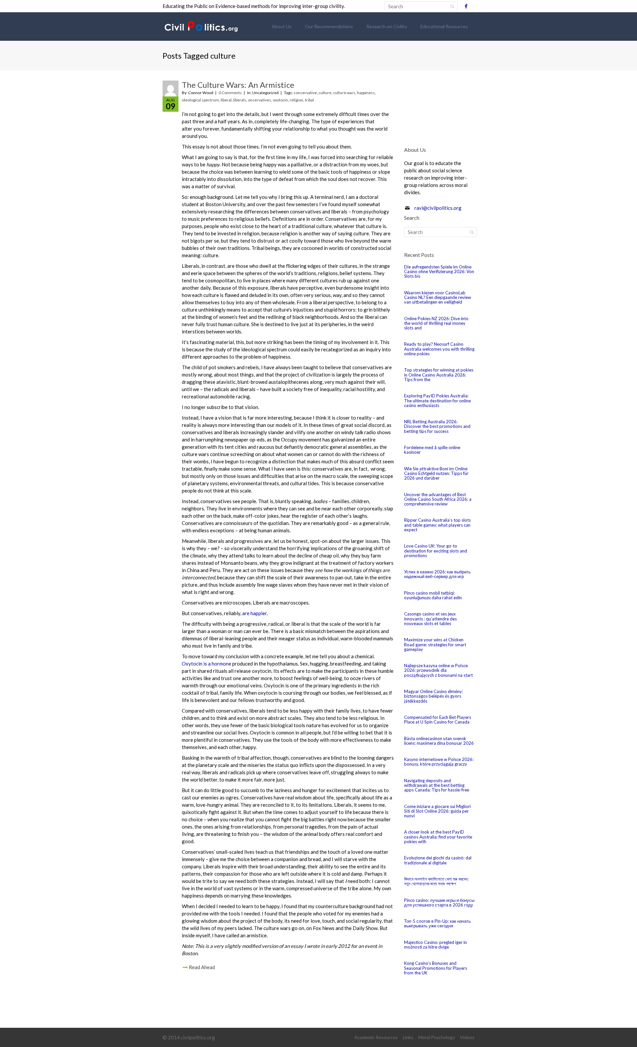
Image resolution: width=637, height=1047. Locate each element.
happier (258, 613)
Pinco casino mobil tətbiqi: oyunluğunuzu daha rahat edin (433, 595)
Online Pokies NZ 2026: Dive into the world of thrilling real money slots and (436, 323)
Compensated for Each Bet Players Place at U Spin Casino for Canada (437, 720)
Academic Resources (376, 1037)
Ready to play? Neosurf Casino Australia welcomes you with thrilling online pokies (439, 348)
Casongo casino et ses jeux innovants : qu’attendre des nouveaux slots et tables (430, 618)
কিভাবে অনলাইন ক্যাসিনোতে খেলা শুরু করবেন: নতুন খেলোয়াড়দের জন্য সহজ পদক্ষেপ (436, 881)
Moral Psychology (436, 1037)
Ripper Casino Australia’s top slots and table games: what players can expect (437, 524)
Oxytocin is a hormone (206, 664)
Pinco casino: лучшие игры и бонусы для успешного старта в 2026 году (439, 902)
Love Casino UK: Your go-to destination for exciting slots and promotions (435, 550)
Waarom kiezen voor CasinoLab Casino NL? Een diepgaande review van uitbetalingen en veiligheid (437, 297)
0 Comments (230, 92)
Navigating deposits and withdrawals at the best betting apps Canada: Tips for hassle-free (436, 785)
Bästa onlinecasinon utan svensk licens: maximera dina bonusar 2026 (439, 741)
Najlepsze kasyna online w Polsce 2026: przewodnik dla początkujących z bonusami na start (438, 670)
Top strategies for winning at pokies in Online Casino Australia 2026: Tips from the (438, 374)
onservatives (259, 99)
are (245, 613)
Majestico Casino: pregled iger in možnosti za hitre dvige (435, 945)
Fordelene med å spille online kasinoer (432, 450)
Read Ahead (202, 967)
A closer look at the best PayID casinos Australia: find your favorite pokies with (438, 836)
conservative (305, 92)
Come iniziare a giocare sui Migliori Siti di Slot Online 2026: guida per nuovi (437, 811)
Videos (467, 1037)
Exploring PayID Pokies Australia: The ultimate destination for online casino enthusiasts (437, 400)
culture (324, 92)
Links (408, 1037)
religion (296, 99)
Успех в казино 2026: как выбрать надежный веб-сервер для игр (437, 574)
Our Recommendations (329, 26)
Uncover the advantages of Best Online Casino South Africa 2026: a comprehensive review (437, 499)
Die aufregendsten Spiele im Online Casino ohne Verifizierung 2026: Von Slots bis (439, 271)
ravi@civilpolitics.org (437, 208)
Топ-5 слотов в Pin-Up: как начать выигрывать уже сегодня (437, 923)
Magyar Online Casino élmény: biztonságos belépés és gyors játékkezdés (433, 696)
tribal (309, 99)
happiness (366, 92)
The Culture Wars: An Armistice (238, 84)
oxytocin (280, 99)
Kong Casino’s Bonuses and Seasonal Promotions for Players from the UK (435, 967)
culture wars (344, 92)
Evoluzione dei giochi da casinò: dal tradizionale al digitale (437, 860)
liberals (239, 99)
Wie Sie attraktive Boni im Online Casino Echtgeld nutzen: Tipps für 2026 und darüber (436, 473)
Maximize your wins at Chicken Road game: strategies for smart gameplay (435, 644)
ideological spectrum (200, 99)
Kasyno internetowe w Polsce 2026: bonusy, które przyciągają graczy (438, 762)
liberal (226, 99)
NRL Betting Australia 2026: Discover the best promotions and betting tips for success (437, 426)
